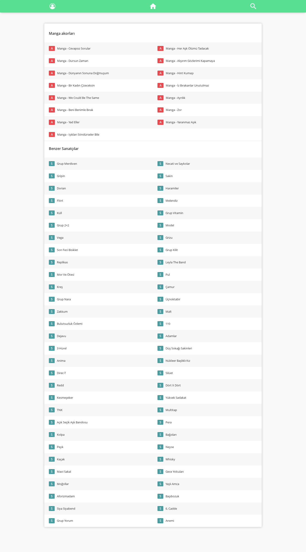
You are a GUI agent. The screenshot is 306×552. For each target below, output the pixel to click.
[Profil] (52, 7)
